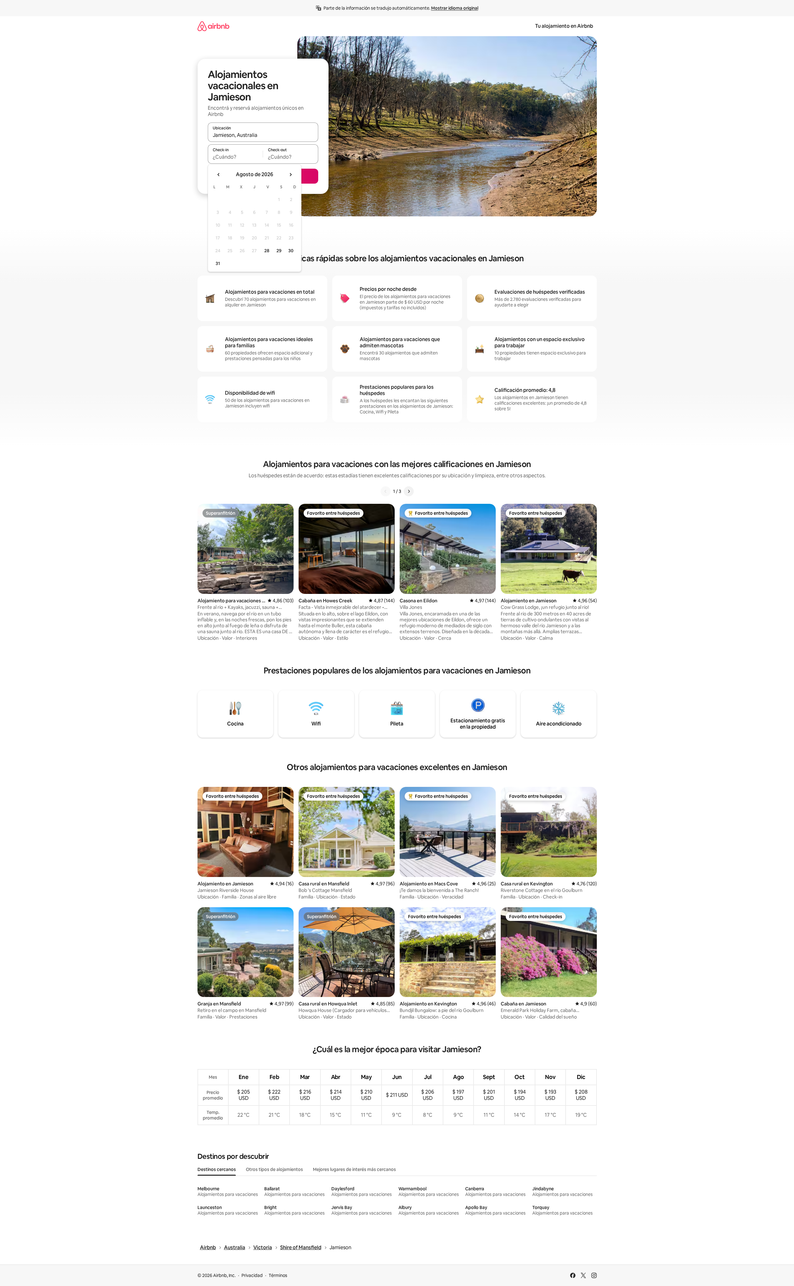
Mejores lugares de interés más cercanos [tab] (354, 1169)
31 (218, 263)
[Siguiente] (409, 491)
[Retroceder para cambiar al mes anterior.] (219, 174)
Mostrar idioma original (454, 8)
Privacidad (252, 1275)
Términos (278, 1275)
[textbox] (235, 157)
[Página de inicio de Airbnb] (213, 26)
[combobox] (263, 135)
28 (266, 250)
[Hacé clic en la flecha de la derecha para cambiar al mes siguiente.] (290, 174)
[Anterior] (386, 491)
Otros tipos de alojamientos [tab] (274, 1169)
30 (291, 250)
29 (278, 250)
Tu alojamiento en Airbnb (564, 26)
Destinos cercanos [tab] (216, 1169)
